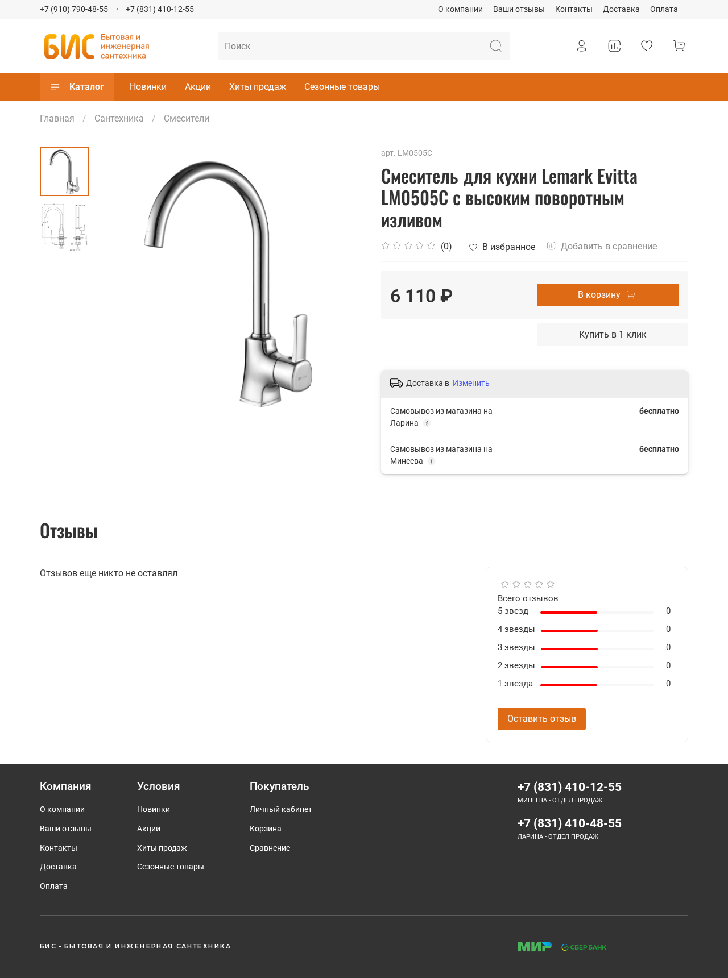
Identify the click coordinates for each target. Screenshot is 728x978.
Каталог (86, 86)
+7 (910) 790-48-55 (74, 9)
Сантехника (119, 118)
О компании (460, 9)
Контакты (574, 9)
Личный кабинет (281, 809)
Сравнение (270, 848)
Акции (198, 86)
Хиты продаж (257, 86)
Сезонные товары (342, 86)
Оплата (664, 9)
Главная (57, 118)
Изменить (471, 383)
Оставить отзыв (541, 718)
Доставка (621, 9)
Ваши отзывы (519, 9)
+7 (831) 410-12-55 (160, 9)
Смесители (186, 118)
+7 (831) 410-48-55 (570, 823)
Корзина (266, 829)
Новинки (148, 86)
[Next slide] (341, 282)
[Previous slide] (117, 282)
